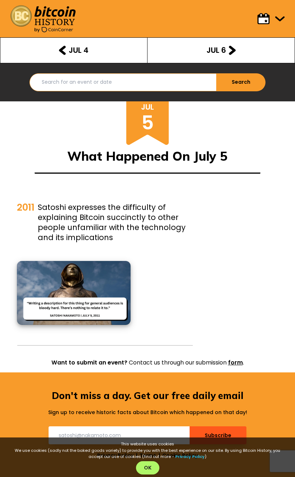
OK (147, 467)
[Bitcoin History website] (43, 16)
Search (241, 82)
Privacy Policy (190, 456)
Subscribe (218, 435)
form (235, 362)
